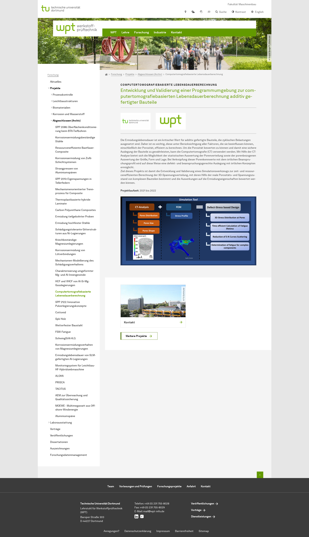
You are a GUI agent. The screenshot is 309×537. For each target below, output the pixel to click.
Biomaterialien (61, 107)
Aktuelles (55, 81)
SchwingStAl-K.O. (65, 338)
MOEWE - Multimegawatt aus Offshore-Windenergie (75, 407)
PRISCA (60, 382)
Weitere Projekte (136, 336)
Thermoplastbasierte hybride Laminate (72, 201)
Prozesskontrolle (63, 94)
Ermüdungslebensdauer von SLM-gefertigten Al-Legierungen (75, 357)
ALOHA (59, 375)
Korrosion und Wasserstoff (69, 114)
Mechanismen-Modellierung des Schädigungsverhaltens (74, 262)
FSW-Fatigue (63, 331)
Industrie (160, 32)
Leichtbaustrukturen (65, 101)
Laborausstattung (61, 422)
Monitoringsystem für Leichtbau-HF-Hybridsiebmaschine (75, 367)
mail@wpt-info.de (153, 511)
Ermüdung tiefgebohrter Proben (74, 216)
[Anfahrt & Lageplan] (185, 12)
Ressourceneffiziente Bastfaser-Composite (74, 149)
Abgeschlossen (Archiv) (67, 120)
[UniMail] (209, 12)
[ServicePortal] (201, 12)
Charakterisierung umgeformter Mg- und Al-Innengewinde (74, 272)
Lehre (125, 32)
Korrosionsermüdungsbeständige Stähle (75, 139)
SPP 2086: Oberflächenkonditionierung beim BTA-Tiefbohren (76, 129)
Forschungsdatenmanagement (68, 454)
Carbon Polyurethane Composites (75, 210)
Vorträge (55, 429)
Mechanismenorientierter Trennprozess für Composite (74, 191)
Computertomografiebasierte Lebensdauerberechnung (73, 293)
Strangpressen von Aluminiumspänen (66, 170)
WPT (113, 32)
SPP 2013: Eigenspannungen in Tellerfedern (73, 180)
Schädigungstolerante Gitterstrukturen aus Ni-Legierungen (76, 231)
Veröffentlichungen (61, 435)
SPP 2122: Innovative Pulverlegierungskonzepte (70, 303)
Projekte (55, 88)
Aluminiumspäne (65, 416)
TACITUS (60, 388)
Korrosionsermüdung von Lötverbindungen (70, 252)
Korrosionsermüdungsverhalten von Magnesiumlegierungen (74, 346)
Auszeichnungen (60, 448)
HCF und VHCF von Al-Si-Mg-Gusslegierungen (72, 283)
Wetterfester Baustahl (68, 325)
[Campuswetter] (193, 12)
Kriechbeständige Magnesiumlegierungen (69, 241)
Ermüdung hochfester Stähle (72, 223)
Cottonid (60, 312)
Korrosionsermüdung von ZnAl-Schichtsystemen (73, 160)
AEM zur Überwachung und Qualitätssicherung (71, 397)
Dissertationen (59, 442)
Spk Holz (60, 318)
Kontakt (176, 32)
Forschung (141, 32)
